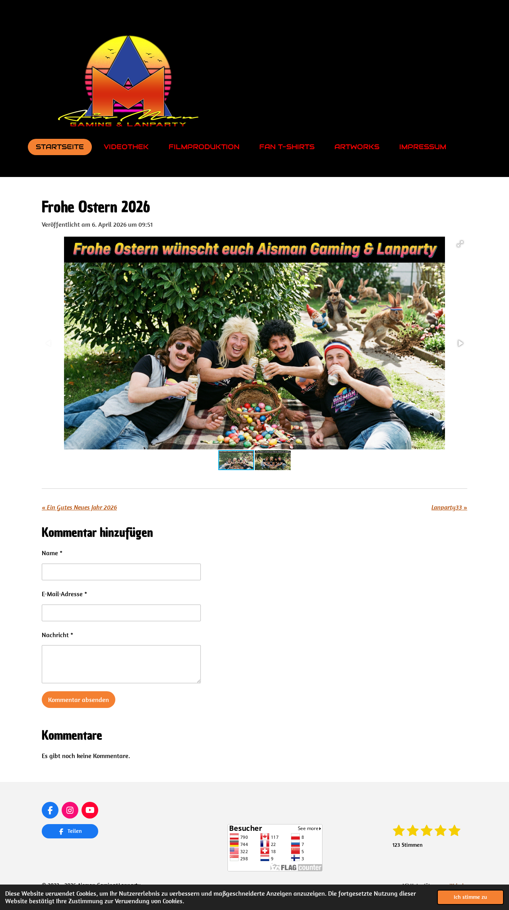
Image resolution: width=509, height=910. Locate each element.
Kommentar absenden (78, 700)
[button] (460, 243)
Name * (52, 553)
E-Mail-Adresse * (64, 594)
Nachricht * (57, 635)
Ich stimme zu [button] (470, 896)
